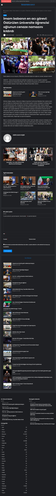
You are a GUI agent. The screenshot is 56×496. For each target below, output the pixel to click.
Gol (3, 438)
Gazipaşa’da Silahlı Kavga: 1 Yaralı (10, 193)
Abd (3, 427)
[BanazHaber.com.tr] (28, 5)
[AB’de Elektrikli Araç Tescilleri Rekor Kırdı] (7, 291)
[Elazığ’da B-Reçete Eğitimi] (7, 285)
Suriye (3, 479)
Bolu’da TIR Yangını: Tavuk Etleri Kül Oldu (23, 338)
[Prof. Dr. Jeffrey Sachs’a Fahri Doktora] (10, 180)
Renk (3, 467)
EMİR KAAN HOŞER (10, 35)
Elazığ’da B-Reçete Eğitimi (19, 283)
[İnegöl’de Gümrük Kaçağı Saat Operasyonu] (7, 327)
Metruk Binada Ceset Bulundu (26, 202)
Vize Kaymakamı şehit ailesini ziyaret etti (23, 358)
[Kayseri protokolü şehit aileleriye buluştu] (7, 94)
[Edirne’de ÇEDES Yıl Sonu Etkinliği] (45, 196)
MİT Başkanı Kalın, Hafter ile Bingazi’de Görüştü (27, 187)
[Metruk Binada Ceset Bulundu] (27, 196)
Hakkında (4, 443)
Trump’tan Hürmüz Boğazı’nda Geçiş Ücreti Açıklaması (27, 364)
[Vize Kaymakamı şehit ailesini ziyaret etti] (7, 360)
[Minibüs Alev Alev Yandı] (7, 334)
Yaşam (3, 492)
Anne (3, 429)
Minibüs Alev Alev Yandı (18, 332)
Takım (3, 483)
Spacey (4, 476)
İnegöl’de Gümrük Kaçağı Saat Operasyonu (24, 325)
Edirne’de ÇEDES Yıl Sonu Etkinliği (44, 202)
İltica (3, 447)
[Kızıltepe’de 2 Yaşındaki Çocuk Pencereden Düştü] (7, 347)
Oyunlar (4, 461)
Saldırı (3, 472)
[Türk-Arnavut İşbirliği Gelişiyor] (33, 94)
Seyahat (4, 474)
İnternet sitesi (32, 239)
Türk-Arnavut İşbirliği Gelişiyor (20, 270)
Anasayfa (6, 10)
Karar (3, 456)
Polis (3, 465)
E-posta (5, 239)
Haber (10, 10)
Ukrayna (4, 488)
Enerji (3, 436)
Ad (4, 233)
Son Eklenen (28, 258)
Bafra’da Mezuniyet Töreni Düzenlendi (22, 383)
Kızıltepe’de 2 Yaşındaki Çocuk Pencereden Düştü (25, 345)
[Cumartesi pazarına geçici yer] (7, 353)
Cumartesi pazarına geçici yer (20, 351)
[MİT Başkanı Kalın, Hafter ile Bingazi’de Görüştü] (27, 180)
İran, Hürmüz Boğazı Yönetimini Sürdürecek (44, 187)
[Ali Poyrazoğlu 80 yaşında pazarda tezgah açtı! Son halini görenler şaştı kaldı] (7, 373)
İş (2, 449)
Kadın (3, 454)
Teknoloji (4, 485)
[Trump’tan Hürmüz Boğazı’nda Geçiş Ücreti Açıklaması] (7, 366)
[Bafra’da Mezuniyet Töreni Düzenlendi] (7, 385)
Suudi (3, 481)
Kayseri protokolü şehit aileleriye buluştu (23, 263)
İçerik (3, 445)
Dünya (3, 431)
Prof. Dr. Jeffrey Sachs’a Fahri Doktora (20, 1)
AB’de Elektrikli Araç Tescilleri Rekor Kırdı (23, 289)
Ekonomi (4, 434)
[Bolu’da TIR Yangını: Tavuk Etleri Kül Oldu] (7, 340)
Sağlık (3, 470)
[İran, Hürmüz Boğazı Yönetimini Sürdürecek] (45, 180)
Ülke (3, 490)
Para (3, 463)
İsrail (3, 452)
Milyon (3, 458)
